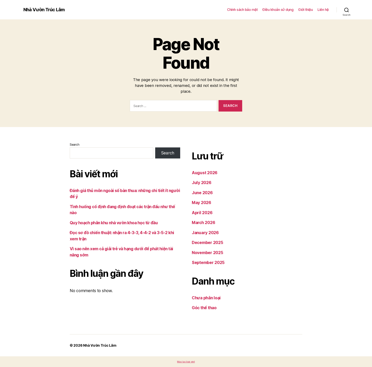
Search (74, 144)
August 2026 (204, 172)
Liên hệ (323, 10)
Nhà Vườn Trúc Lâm (44, 9)
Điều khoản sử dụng (278, 10)
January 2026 (205, 232)
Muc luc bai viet (186, 361)
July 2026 (201, 182)
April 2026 (202, 212)
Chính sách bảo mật (242, 10)
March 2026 (203, 222)
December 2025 (207, 242)
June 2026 (202, 192)
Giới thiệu (305, 10)
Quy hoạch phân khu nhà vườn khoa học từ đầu (114, 222)
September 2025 (208, 262)
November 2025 (207, 252)
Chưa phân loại (206, 297)
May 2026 (201, 202)
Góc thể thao (204, 307)
